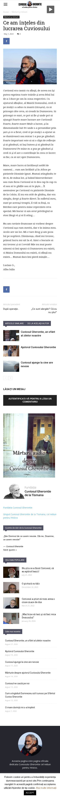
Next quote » (10, 549)
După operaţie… (11, 308)
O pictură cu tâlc (31, 583)
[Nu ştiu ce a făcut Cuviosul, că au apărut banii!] (11, 572)
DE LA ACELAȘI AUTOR (38, 323)
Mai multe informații (46, 787)
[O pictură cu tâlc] (11, 587)
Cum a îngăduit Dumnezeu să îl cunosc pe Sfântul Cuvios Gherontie (30, 695)
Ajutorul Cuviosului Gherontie (38, 347)
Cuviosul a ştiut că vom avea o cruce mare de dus (38, 600)
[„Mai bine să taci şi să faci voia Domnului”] (11, 618)
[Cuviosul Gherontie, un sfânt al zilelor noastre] (11, 335)
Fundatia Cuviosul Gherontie (17, 507)
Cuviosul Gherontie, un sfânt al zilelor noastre (28, 640)
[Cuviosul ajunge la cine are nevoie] (11, 366)
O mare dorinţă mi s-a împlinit (20, 707)
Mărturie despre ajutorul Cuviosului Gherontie (28, 672)
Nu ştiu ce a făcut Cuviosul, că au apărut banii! (38, 570)
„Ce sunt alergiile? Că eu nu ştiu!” (44, 310)
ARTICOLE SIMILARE (14, 323)
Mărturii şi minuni (19, 12)
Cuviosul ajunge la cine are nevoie (22, 662)
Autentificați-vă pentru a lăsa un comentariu (30, 400)
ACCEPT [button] (30, 793)
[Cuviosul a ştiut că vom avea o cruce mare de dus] (11, 603)
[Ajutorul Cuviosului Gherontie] (11, 350)
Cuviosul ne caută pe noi (17, 683)
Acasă (6, 12)
